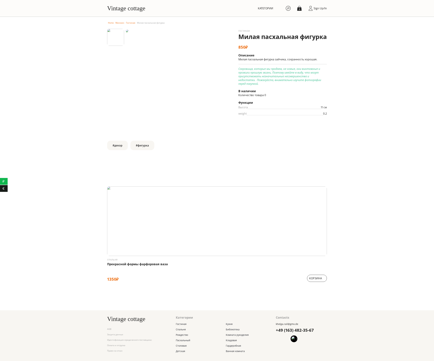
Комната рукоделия (237, 334)
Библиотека (233, 329)
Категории (265, 8)
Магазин (119, 22)
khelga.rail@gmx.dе (287, 324)
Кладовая (231, 340)
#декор (117, 145)
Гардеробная (233, 345)
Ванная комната (235, 351)
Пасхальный (183, 340)
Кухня (229, 324)
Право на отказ (114, 350)
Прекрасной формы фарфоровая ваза (137, 264)
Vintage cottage (126, 8)
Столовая (181, 345)
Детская (180, 351)
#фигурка (142, 145)
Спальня (112, 259)
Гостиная (130, 22)
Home (111, 22)
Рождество (182, 334)
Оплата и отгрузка (116, 345)
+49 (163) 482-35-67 (295, 330)
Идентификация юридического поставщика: (129, 339)
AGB (109, 329)
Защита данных (115, 334)
